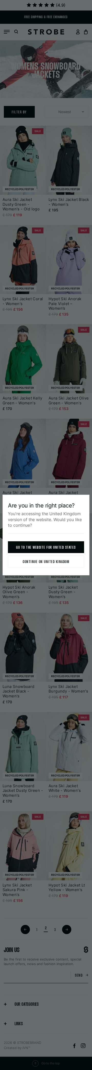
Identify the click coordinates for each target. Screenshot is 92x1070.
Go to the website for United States (46, 547)
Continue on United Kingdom (46, 562)
